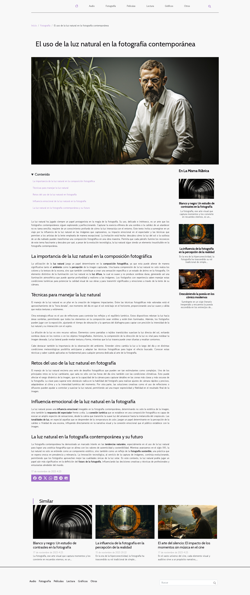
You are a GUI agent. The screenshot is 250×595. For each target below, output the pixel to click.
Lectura (150, 6)
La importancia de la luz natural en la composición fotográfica (64, 181)
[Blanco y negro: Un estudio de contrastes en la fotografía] (196, 189)
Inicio (34, 25)
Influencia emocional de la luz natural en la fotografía (59, 201)
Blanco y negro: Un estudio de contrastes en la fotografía (196, 205)
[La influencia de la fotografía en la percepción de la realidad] (196, 234)
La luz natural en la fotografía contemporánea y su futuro (61, 208)
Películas (131, 6)
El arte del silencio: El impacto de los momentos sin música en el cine (184, 545)
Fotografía (111, 6)
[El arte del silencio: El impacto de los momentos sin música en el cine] (187, 521)
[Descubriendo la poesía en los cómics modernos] (196, 279)
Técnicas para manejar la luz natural (50, 188)
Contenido (42, 174)
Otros (187, 6)
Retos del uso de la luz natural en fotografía (55, 194)
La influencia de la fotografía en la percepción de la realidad (196, 250)
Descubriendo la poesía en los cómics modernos (196, 295)
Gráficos (169, 6)
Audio (92, 6)
